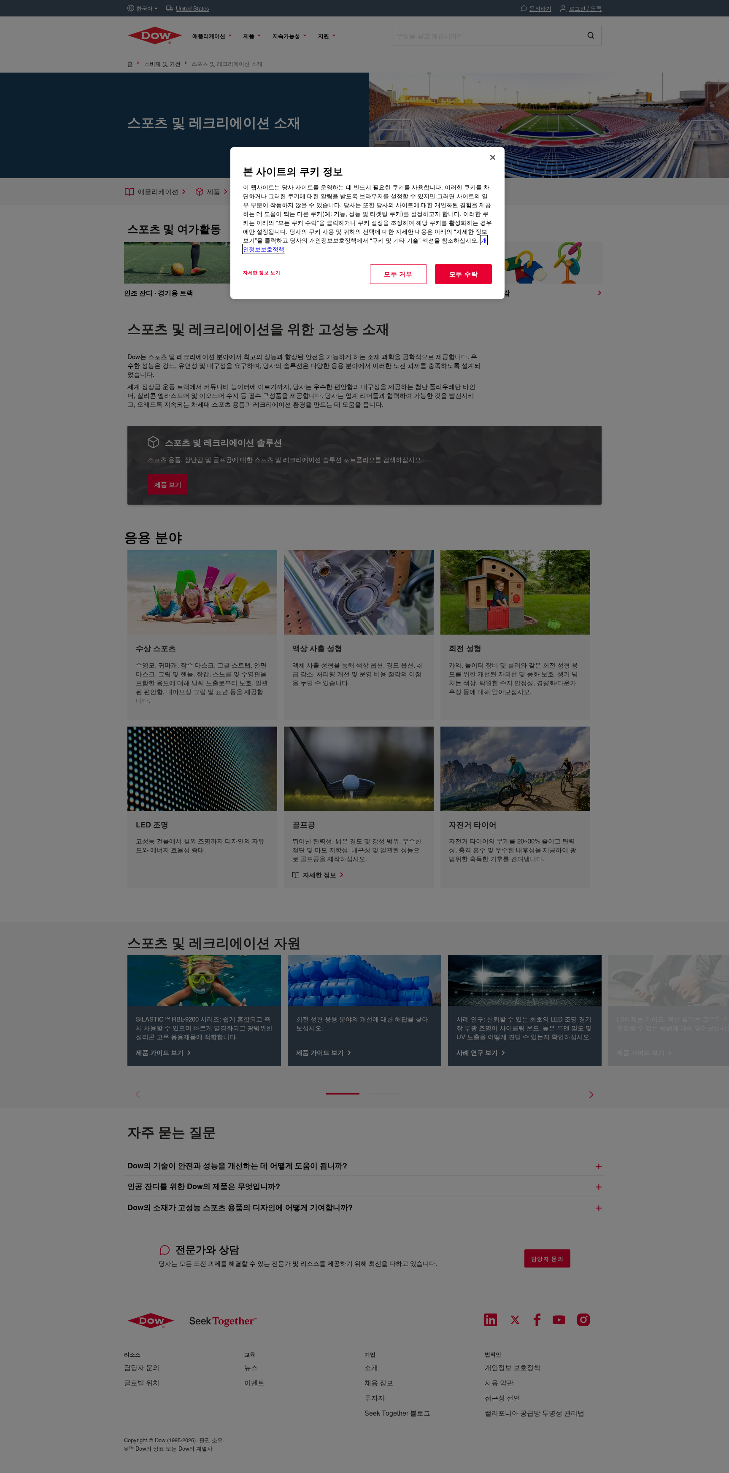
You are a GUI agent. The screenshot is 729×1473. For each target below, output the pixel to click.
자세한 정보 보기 (261, 272)
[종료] (492, 157)
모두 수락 (463, 273)
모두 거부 (398, 273)
